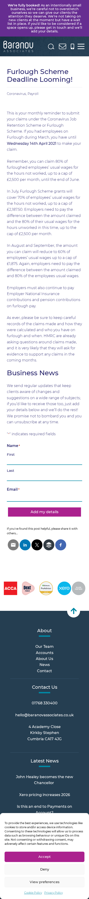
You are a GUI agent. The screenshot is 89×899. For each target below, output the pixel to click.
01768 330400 (45, 703)
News (44, 665)
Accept (44, 856)
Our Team (44, 646)
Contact (44, 671)
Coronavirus (16, 94)
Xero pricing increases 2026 (44, 795)
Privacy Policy (53, 892)
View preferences (45, 882)
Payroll (33, 94)
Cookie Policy (33, 892)
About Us (44, 659)
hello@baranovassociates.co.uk (44, 715)
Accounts (44, 653)
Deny (44, 869)
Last (10, 470)
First (11, 454)
